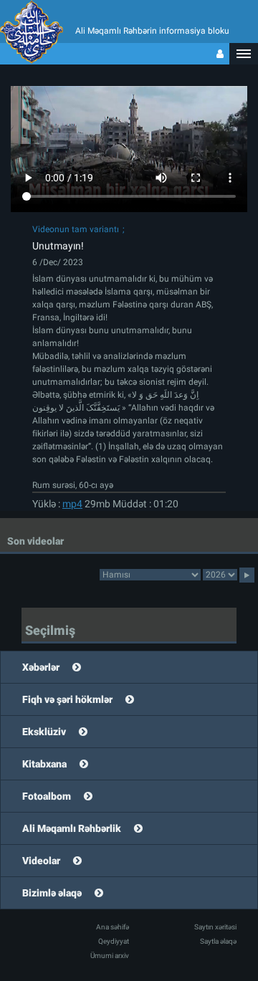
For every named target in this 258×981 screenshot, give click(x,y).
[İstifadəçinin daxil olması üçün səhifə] (220, 53)
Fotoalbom (46, 796)
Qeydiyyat (113, 941)
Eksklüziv (44, 731)
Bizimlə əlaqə (52, 893)
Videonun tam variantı (75, 229)
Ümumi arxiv (109, 956)
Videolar (41, 860)
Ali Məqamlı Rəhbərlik (71, 828)
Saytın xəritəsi (215, 927)
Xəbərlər (40, 667)
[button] (243, 53)
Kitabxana (44, 764)
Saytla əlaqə (218, 941)
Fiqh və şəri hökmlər (67, 699)
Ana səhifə (112, 927)
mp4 (72, 503)
